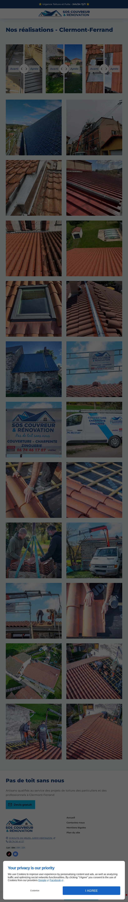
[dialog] (64, 880)
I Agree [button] (91, 890)
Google (42, 880)
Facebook (55, 880)
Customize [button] (34, 891)
